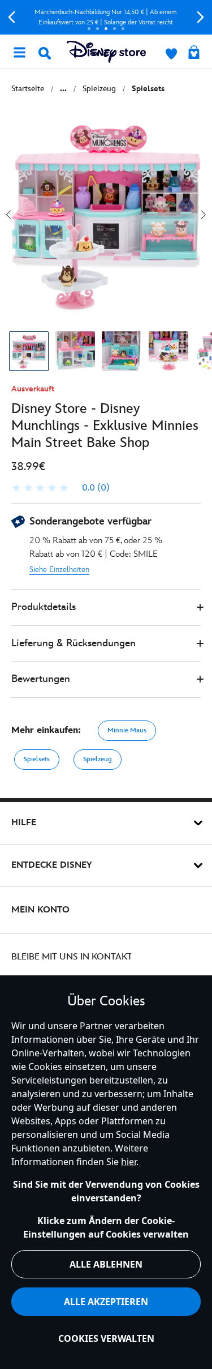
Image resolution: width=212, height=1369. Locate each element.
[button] (106, 607)
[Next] (200, 17)
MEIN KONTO (40, 910)
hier (128, 1161)
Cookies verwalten (106, 1338)
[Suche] (44, 53)
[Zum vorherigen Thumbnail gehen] (8, 214)
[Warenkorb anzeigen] (194, 53)
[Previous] (11, 17)
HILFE (23, 822)
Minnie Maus (126, 730)
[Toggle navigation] (19, 52)
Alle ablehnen (106, 1264)
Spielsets (37, 759)
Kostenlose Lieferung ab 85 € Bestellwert (127, 17)
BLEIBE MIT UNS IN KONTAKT (71, 957)
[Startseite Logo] (106, 52)
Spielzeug (97, 759)
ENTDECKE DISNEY (51, 865)
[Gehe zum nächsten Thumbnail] (203, 214)
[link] (60, 488)
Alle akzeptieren (106, 1301)
